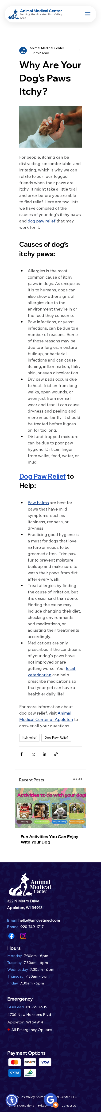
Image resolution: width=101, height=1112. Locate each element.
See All (77, 779)
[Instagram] (23, 936)
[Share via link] (56, 754)
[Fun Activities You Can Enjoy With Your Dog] (50, 808)
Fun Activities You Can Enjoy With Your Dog (49, 839)
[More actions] (79, 50)
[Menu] (87, 14)
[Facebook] (11, 936)
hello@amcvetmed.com (39, 920)
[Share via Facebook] (21, 754)
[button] (11, 1100)
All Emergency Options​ (31, 1029)
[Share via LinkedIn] (44, 754)
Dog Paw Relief (56, 737)
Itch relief (29, 737)
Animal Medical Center (41, 10)
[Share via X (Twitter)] (33, 754)
